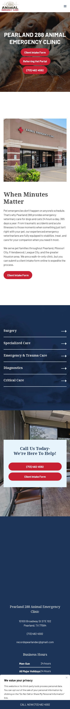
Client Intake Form (35, 52)
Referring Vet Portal (35, 61)
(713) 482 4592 (35, 70)
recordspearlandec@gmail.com (35, 642)
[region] (35, 692)
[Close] (67, 677)
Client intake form (18, 275)
